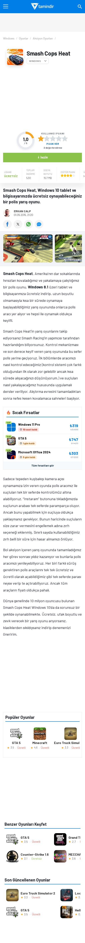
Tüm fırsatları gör (42, 465)
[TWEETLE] (19, 227)
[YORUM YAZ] (39, 227)
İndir (42, 157)
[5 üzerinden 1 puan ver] (41, 138)
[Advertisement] (42, 99)
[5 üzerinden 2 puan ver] (47, 138)
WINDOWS (35, 60)
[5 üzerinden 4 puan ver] (59, 138)
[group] (42, 249)
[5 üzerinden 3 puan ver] (53, 138)
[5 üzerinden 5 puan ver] (65, 138)
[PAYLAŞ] (8, 227)
